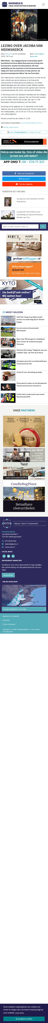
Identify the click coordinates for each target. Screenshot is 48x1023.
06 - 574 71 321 (33, 162)
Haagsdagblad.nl (16, 3)
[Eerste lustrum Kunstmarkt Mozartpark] (8, 332)
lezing (5, 127)
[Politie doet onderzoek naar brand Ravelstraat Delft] (8, 398)
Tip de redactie (26, 184)
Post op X (25, 179)
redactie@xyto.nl (11, 544)
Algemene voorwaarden (11, 616)
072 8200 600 (10, 541)
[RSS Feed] (13, 556)
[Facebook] (4, 556)
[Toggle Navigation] (43, 4)
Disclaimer (6, 620)
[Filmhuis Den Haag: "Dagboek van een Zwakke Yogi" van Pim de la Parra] (8, 354)
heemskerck (14, 127)
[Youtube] (8, 556)
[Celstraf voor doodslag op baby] (8, 376)
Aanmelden (8, 575)
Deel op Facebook (26, 173)
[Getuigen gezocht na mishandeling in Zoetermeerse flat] (8, 365)
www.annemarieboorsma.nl (31, 123)
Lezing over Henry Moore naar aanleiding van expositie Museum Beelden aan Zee (30, 214)
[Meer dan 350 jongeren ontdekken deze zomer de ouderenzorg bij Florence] (8, 343)
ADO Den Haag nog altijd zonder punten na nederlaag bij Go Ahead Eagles (30, 319)
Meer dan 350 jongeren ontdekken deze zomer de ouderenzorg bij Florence (31, 341)
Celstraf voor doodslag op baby (29, 372)
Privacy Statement (9, 624)
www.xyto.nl (10, 547)
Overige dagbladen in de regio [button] (14, 609)
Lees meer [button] (19, 1013)
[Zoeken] (43, 226)
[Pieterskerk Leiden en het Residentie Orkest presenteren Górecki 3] (8, 387)
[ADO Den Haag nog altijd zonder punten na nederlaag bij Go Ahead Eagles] (8, 321)
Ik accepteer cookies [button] (24, 1019)
